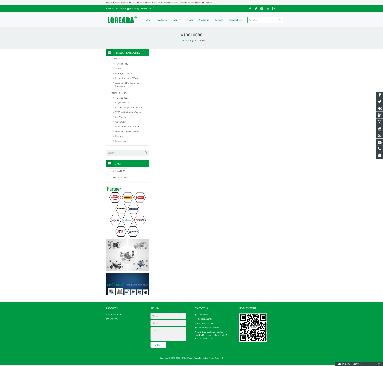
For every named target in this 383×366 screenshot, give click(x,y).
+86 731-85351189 (117, 8)
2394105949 (202, 314)
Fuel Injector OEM (123, 73)
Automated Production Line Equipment (128, 84)
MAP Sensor (120, 116)
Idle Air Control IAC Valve (127, 77)
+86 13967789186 (204, 318)
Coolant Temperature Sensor (128, 107)
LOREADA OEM (118, 58)
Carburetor (120, 121)
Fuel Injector (121, 136)
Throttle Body (121, 97)
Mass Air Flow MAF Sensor (127, 131)
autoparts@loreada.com (140, 8)
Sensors (119, 68)
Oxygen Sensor (122, 102)
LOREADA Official (119, 177)
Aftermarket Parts (119, 92)
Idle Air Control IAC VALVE (127, 126)
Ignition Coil (120, 140)
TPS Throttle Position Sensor (128, 112)
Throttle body (121, 63)
